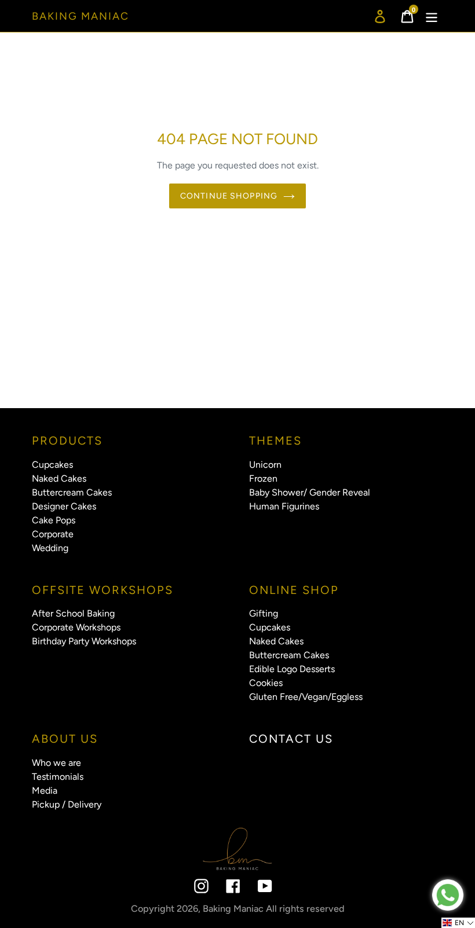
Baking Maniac (80, 16)
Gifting (263, 613)
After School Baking (73, 613)
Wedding (50, 547)
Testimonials (57, 776)
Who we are (56, 762)
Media (44, 790)
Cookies (266, 682)
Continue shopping (228, 196)
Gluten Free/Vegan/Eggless (306, 696)
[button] (458, 923)
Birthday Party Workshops (84, 641)
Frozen (263, 478)
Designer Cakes (64, 506)
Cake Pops (53, 520)
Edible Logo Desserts (292, 668)
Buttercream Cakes (72, 492)
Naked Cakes (59, 478)
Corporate (53, 534)
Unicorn (265, 464)
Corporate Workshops (76, 627)
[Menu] (432, 16)
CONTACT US (291, 739)
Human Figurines (284, 506)
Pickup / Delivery (66, 804)
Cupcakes (52, 464)
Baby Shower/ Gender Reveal (309, 492)
